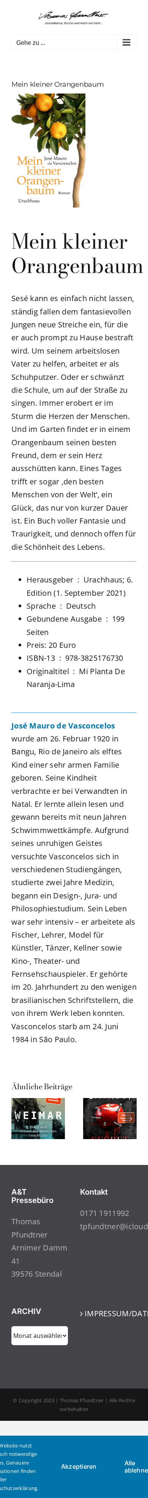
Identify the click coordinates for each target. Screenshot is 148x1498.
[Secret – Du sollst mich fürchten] (110, 1103)
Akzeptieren (79, 1466)
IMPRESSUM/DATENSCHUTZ (109, 1313)
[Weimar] (38, 1103)
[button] (17, 1118)
